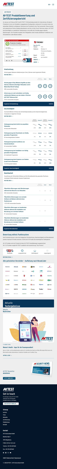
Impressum (18, 458)
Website (36, 59)
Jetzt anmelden (8, 378)
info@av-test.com (10, 443)
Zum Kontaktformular (10, 403)
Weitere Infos (8, 74)
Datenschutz (10, 458)
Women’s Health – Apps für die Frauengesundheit (18, 347)
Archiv (35, 62)
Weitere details (7, 257)
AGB (4, 458)
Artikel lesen (6, 355)
